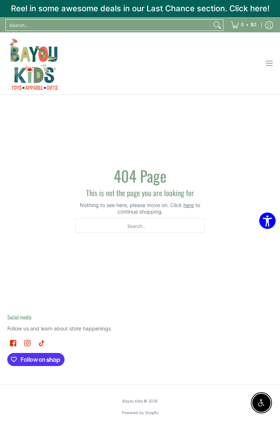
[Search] (217, 25)
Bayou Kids (132, 401)
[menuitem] (243, 25)
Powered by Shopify (140, 412)
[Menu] (269, 63)
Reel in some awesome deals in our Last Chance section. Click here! (140, 8)
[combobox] (108, 25)
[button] (13, 343)
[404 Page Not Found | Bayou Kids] (34, 63)
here (188, 205)
